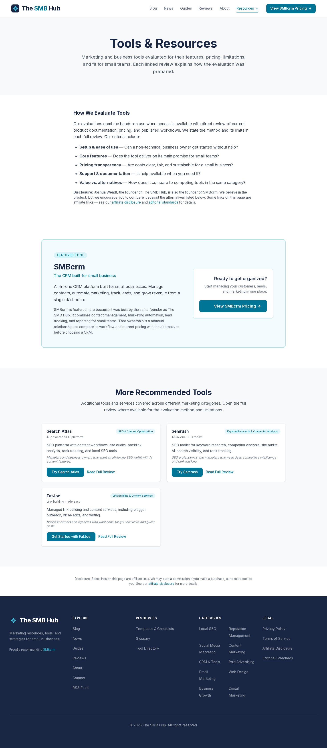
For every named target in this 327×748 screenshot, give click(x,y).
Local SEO (207, 629)
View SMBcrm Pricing (291, 8)
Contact (79, 678)
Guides (186, 8)
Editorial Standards (277, 658)
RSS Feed (81, 688)
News (168, 8)
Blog (153, 8)
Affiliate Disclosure (277, 648)
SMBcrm (49, 649)
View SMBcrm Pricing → (237, 306)
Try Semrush (187, 472)
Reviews (205, 8)
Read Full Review (101, 472)
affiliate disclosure (126, 202)
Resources (245, 8)
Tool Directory (147, 648)
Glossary (143, 638)
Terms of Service (276, 638)
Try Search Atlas (65, 472)
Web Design (238, 672)
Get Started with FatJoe (71, 536)
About (225, 8)
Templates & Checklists (155, 629)
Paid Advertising (241, 662)
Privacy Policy (273, 629)
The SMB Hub (39, 620)
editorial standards (163, 202)
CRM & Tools (209, 662)
